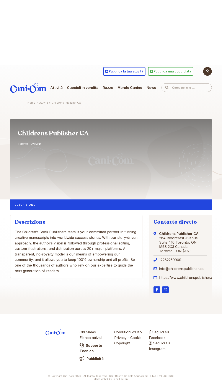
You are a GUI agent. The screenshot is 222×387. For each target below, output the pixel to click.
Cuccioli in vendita (82, 87)
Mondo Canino (130, 87)
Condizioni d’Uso (128, 332)
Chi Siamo (88, 332)
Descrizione (25, 204)
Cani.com (28, 87)
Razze (108, 87)
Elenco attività (91, 338)
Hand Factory (120, 379)
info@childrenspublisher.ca (181, 269)
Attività (56, 87)
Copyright (122, 343)
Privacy (120, 338)
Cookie (136, 338)
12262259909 (170, 260)
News (151, 87)
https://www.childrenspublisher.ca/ (187, 277)
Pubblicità (95, 358)
